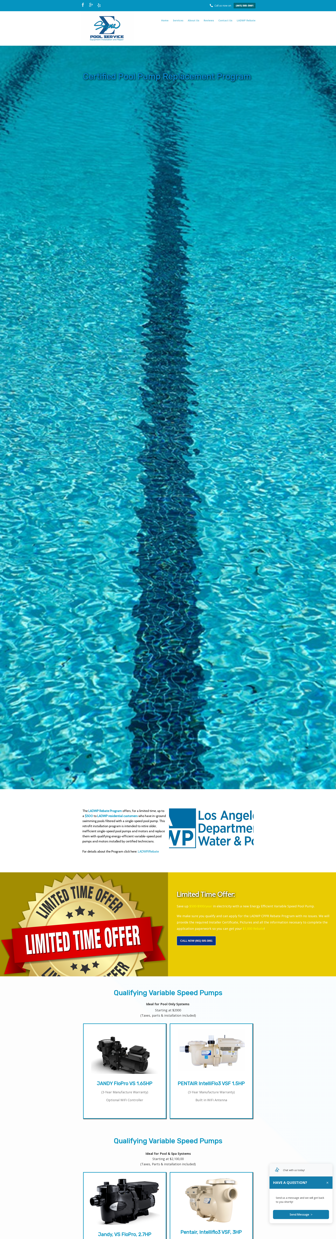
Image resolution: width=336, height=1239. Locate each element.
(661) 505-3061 (244, 5)
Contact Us (225, 20)
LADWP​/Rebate (148, 851)
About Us (193, 20)
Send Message (301, 1214)
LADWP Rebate (246, 20)
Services (178, 20)
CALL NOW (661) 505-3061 (196, 940)
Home (165, 20)
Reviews (209, 20)
